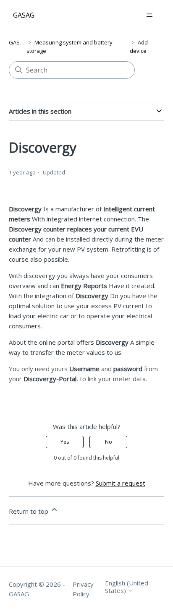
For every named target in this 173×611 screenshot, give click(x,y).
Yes (64, 441)
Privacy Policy (83, 589)
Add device (139, 47)
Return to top (29, 511)
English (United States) (126, 587)
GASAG (18, 42)
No (108, 441)
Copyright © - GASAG (37, 589)
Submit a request (120, 483)
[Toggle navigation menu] (149, 15)
